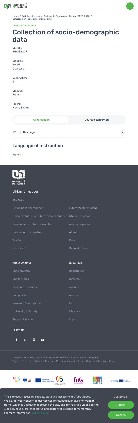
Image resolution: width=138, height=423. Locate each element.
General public (78, 248)
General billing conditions (100, 361)
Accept (120, 405)
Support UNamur (23, 319)
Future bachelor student (27, 208)
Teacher (17, 240)
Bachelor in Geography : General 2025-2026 (66, 16)
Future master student (83, 208)
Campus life (19, 295)
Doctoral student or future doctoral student (39, 216)
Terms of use (19, 361)
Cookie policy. (40, 413)
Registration (76, 271)
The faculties (20, 279)
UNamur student (79, 216)
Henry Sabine (20, 107)
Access (73, 295)
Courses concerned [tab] (97, 120)
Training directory (31, 16)
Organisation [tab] (41, 120)
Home (15, 16)
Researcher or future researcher (32, 224)
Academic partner (80, 224)
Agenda (74, 287)
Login (72, 319)
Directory (74, 279)
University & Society (24, 311)
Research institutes (24, 287)
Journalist (18, 248)
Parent (73, 240)
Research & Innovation (26, 303)
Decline (121, 415)
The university (21, 271)
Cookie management (67, 361)
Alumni (73, 232)
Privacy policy (41, 361)
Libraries (74, 311)
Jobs (72, 303)
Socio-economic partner (27, 232)
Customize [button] (120, 397)
